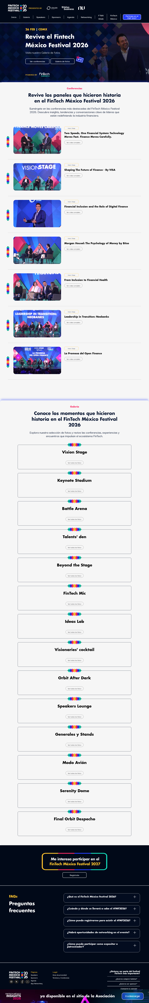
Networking (86, 17)
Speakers (40, 17)
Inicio (13, 17)
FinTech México (113, 17)
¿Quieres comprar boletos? (128, 978)
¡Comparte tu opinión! (130, 988)
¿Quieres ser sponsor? (129, 983)
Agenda (70, 17)
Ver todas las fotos (74, 462)
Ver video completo (73, 142)
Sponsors (56, 17)
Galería (26, 17)
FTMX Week (101, 17)
